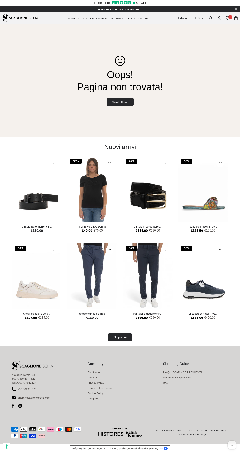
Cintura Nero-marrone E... (37, 226)
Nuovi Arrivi (105, 18)
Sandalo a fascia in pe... (203, 226)
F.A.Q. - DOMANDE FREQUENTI (182, 372)
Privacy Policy (96, 382)
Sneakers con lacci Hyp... (203, 313)
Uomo (72, 18)
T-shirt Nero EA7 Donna (92, 226)
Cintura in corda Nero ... (147, 226)
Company (93, 398)
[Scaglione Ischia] (20, 18)
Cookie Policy (96, 393)
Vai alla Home (120, 102)
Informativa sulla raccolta (88, 448)
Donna (86, 18)
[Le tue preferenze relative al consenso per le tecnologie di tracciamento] (6, 446)
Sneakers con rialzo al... (37, 313)
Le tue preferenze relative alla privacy (134, 448)
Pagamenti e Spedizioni (177, 377)
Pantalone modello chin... (92, 313)
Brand (120, 18)
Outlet (143, 18)
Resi (165, 382)
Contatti (92, 377)
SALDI (131, 18)
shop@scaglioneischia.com (34, 397)
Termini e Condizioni (100, 388)
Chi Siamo (94, 372)
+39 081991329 (27, 389)
